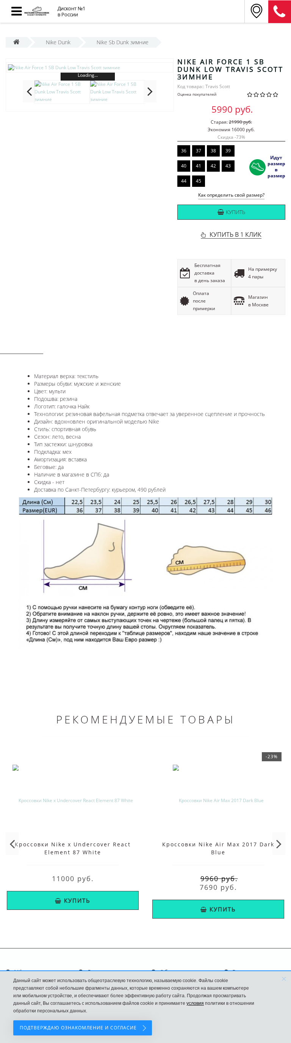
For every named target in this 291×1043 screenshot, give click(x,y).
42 (213, 166)
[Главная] (16, 42)
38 (213, 150)
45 (198, 181)
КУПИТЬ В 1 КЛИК (235, 234)
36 (183, 150)
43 (228, 166)
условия (195, 1003)
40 (183, 166)
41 (198, 166)
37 (198, 150)
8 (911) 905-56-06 (279, 11)
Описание (22, 346)
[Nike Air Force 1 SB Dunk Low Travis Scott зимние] (89, 67)
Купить (235, 212)
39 (228, 150)
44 (183, 181)
